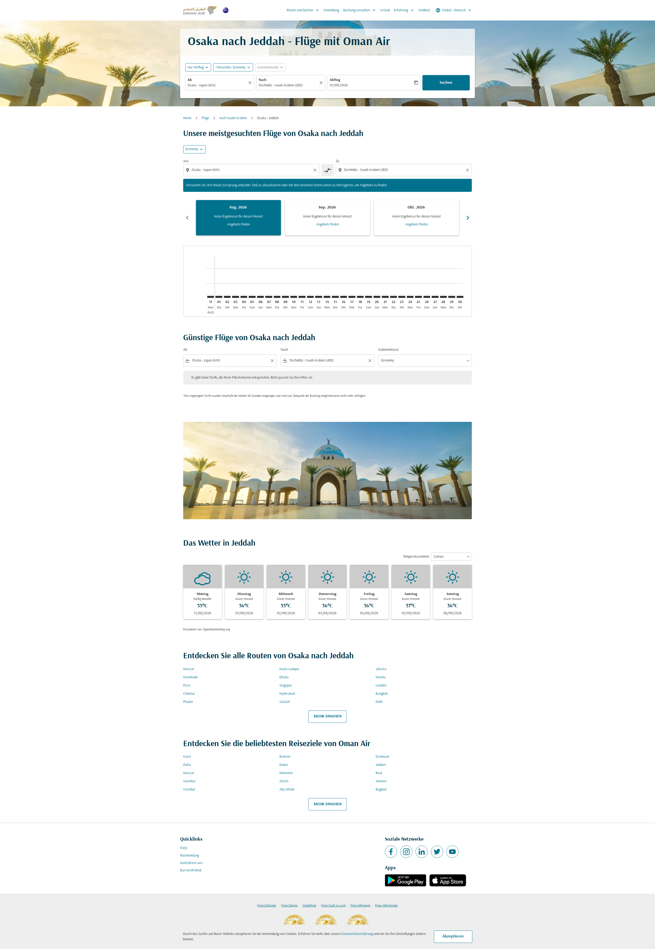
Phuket (188, 702)
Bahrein (284, 757)
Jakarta (381, 669)
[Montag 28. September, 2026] (443, 297)
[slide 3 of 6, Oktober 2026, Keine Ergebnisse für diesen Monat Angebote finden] (416, 217)
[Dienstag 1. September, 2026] (218, 297)
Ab (190, 80)
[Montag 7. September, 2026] (268, 297)
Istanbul (189, 789)
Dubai (283, 765)
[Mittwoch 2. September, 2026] (227, 297)
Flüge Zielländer (266, 905)
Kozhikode (190, 677)
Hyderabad (287, 694)
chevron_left (187, 218)
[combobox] (217, 85)
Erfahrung (404, 10)
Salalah (284, 702)
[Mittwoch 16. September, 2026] (343, 297)
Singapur (285, 685)
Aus (186, 161)
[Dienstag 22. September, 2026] (393, 297)
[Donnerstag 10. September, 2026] (293, 297)
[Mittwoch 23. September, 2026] (401, 297)
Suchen (446, 83)
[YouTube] (452, 852)
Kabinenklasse (388, 350)
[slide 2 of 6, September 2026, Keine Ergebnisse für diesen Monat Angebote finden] (327, 217)
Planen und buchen (303, 10)
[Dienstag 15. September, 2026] (335, 297)
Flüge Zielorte (289, 905)
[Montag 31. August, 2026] (210, 297)
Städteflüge (309, 905)
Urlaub (385, 10)
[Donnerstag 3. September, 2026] (235, 297)
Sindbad (424, 10)
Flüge (205, 118)
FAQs (184, 848)
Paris (186, 685)
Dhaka (284, 677)
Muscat (188, 669)
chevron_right (468, 218)
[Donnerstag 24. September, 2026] (410, 297)
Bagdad (381, 789)
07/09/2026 (339, 85)
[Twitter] (437, 852)
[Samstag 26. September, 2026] (426, 297)
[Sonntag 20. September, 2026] (377, 297)
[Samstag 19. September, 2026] (368, 297)
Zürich (283, 781)
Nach (262, 80)
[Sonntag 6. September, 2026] (260, 297)
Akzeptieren (453, 936)
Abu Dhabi (286, 789)
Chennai (189, 694)
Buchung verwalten (360, 10)
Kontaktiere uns (191, 863)
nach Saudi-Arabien (233, 118)
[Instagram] (406, 852)
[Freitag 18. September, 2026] (360, 297)
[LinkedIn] (422, 852)
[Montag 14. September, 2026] (327, 297)
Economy (191, 149)
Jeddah (381, 765)
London (381, 685)
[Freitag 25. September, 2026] (418, 297)
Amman (381, 781)
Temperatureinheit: (416, 557)
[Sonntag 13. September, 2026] (318, 297)
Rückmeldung (189, 856)
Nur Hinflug (196, 67)
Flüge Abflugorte (360, 905)
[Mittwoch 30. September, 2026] (460, 297)
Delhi (379, 702)
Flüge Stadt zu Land (333, 905)
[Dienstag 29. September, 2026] (451, 297)
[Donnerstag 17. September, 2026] (351, 297)
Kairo (187, 757)
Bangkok (382, 694)
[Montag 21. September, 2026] (385, 297)
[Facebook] (391, 852)
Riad (379, 773)
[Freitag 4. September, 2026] (244, 297)
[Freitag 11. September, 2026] (302, 297)
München (286, 773)
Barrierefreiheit (191, 870)
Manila (381, 677)
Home (187, 118)
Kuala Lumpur (289, 669)
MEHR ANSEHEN (328, 716)
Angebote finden (238, 224)
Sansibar (189, 781)
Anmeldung (331, 10)
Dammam (382, 757)
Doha (187, 765)
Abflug (335, 80)
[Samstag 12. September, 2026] (310, 297)
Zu (337, 161)
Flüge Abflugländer (386, 905)
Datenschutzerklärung (357, 934)
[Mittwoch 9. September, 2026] (285, 297)
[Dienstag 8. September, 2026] (277, 297)
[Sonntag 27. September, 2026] (435, 297)
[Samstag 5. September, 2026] (252, 297)
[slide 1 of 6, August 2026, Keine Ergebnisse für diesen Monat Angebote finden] (238, 217)
